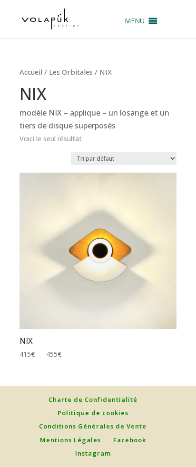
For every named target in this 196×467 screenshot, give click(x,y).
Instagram (93, 453)
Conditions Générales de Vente (93, 426)
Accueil (31, 72)
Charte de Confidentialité (93, 399)
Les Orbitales (71, 72)
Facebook (129, 440)
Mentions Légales (70, 440)
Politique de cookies (93, 413)
